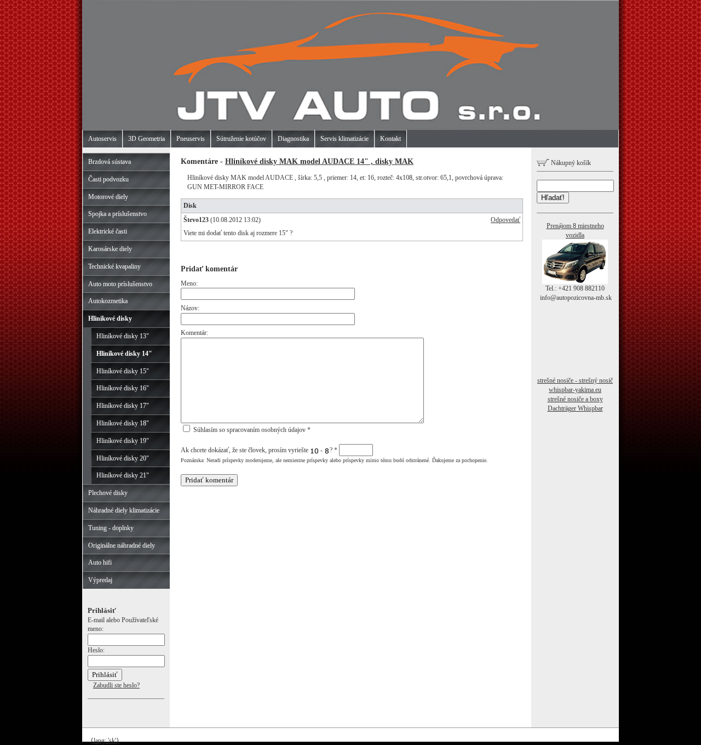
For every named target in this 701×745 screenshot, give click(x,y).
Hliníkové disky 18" (122, 423)
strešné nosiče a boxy (575, 399)
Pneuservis (190, 139)
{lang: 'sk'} (104, 740)
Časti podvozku (108, 179)
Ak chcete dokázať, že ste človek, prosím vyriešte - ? (259, 450)
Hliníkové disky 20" (122, 458)
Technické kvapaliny (114, 266)
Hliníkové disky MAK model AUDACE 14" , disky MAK (319, 161)
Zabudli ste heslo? (116, 685)
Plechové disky (108, 493)
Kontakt (390, 139)
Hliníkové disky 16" (122, 388)
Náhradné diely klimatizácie (123, 510)
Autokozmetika (108, 301)
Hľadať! (553, 198)
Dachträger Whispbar (575, 408)
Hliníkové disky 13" (122, 336)
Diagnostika (293, 139)
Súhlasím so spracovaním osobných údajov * (251, 430)
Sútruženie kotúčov (241, 139)
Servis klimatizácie (344, 139)
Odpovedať (505, 220)
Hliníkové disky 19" (122, 441)
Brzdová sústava (109, 162)
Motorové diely (108, 197)
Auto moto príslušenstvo (120, 284)
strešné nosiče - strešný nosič (575, 380)
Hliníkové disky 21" (122, 475)
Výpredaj (100, 580)
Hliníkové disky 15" (122, 371)
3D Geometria (146, 139)
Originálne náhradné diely (121, 545)
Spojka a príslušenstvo (117, 214)
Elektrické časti (107, 231)
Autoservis (102, 139)
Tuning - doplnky (111, 528)
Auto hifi (100, 562)
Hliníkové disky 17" (122, 406)
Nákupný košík (570, 163)
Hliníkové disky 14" (124, 353)
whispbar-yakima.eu (575, 390)
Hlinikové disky (110, 318)
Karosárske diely (110, 249)
